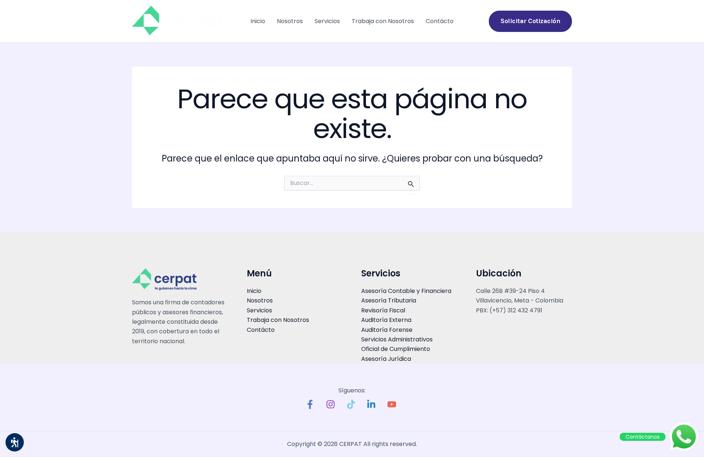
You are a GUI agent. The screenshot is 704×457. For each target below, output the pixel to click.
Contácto (440, 21)
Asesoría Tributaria (388, 300)
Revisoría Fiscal (383, 310)
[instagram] (331, 404)
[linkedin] (372, 404)
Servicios (327, 21)
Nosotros (290, 21)
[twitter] (352, 404)
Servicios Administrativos (397, 339)
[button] (530, 21)
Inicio (257, 21)
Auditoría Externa (386, 320)
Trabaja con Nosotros (383, 21)
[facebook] (311, 404)
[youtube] (393, 404)
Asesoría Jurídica (386, 359)
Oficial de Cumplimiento (395, 349)
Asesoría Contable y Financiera (406, 291)
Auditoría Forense (386, 330)
